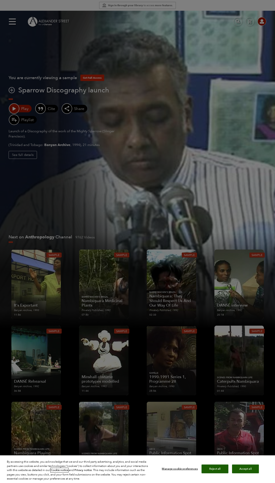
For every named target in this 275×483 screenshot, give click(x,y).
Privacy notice (83, 470)
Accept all (245, 469)
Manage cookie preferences (180, 469)
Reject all (214, 469)
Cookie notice (59, 470)
